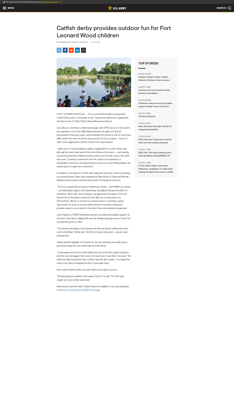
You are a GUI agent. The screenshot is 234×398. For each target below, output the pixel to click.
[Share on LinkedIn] (77, 50)
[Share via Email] (83, 50)
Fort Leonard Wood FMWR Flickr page (81, 290)
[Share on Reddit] (71, 50)
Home (63, 387)
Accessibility (119, 387)
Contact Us (75, 387)
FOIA (132, 387)
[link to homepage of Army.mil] (117, 8)
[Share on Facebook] (65, 50)
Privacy (88, 387)
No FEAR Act (143, 387)
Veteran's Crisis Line (163, 387)
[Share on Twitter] (59, 50)
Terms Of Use (102, 387)
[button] (1, 5)
